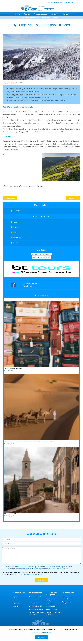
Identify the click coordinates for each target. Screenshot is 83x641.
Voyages (17, 14)
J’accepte (41, 637)
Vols (15, 232)
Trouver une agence (55, 2)
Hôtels (15, 222)
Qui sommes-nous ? (35, 597)
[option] (41, 269)
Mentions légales (34, 603)
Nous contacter (33, 600)
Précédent (11, 198)
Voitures (16, 211)
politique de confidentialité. (33, 574)
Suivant (72, 198)
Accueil (25, 17)
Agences (27, 14)
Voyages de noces (40, 14)
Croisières (17, 238)
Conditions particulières (36, 609)
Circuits (16, 227)
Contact (66, 14)
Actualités (55, 14)
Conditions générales (35, 606)
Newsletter (69, 2)
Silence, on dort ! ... (51, 609)
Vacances (16, 243)
